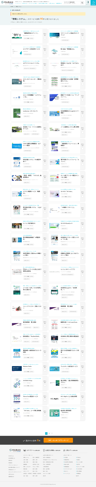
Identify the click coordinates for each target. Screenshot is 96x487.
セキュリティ (26, 116)
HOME (12, 6)
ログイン (88, 4)
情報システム (18, 6)
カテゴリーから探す (33, 3)
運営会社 (10, 460)
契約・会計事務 (46, 468)
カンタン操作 (79, 462)
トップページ (18, 3)
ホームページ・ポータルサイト (29, 68)
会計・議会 (25, 475)
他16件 (44, 475)
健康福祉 (25, 464)
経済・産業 (35, 468)
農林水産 (25, 468)
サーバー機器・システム (28, 38)
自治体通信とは (12, 458)
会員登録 (93, 4)
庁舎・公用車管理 (46, 464)
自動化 (78, 459)
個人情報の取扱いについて (14, 467)
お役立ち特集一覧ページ (48, 455)
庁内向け (79, 457)
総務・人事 (35, 459)
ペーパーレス (67, 473)
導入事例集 (79, 471)
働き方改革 (66, 464)
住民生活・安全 (36, 464)
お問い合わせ (52, 3)
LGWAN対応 (79, 468)
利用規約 (10, 462)
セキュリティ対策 (46, 473)
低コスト (66, 471)
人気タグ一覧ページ (67, 455)
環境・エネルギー (27, 466)
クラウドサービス (65, 40)
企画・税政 (25, 459)
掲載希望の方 (59, 3)
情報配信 (79, 473)
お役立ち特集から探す (43, 3)
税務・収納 (35, 462)
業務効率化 (66, 459)
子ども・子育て (36, 466)
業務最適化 (66, 466)
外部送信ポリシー (12, 469)
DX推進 (66, 457)
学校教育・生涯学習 (37, 473)
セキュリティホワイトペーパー (15, 471)
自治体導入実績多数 (68, 462)
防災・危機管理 (36, 457)
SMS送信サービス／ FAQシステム (50, 459)
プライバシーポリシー (13, 465)
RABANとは (24, 3)
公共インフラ (26, 471)
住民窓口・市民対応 (27, 473)
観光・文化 (35, 471)
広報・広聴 (25, 462)
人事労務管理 (46, 466)
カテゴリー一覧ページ (28, 455)
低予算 (78, 464)
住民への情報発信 (46, 457)
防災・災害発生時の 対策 (48, 462)
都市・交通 (35, 475)
